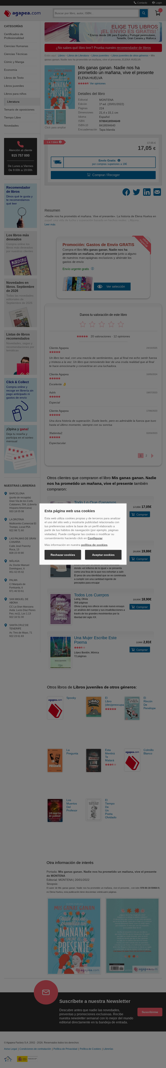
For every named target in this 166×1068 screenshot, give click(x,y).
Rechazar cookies (63, 554)
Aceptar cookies (103, 554)
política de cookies (94, 544)
